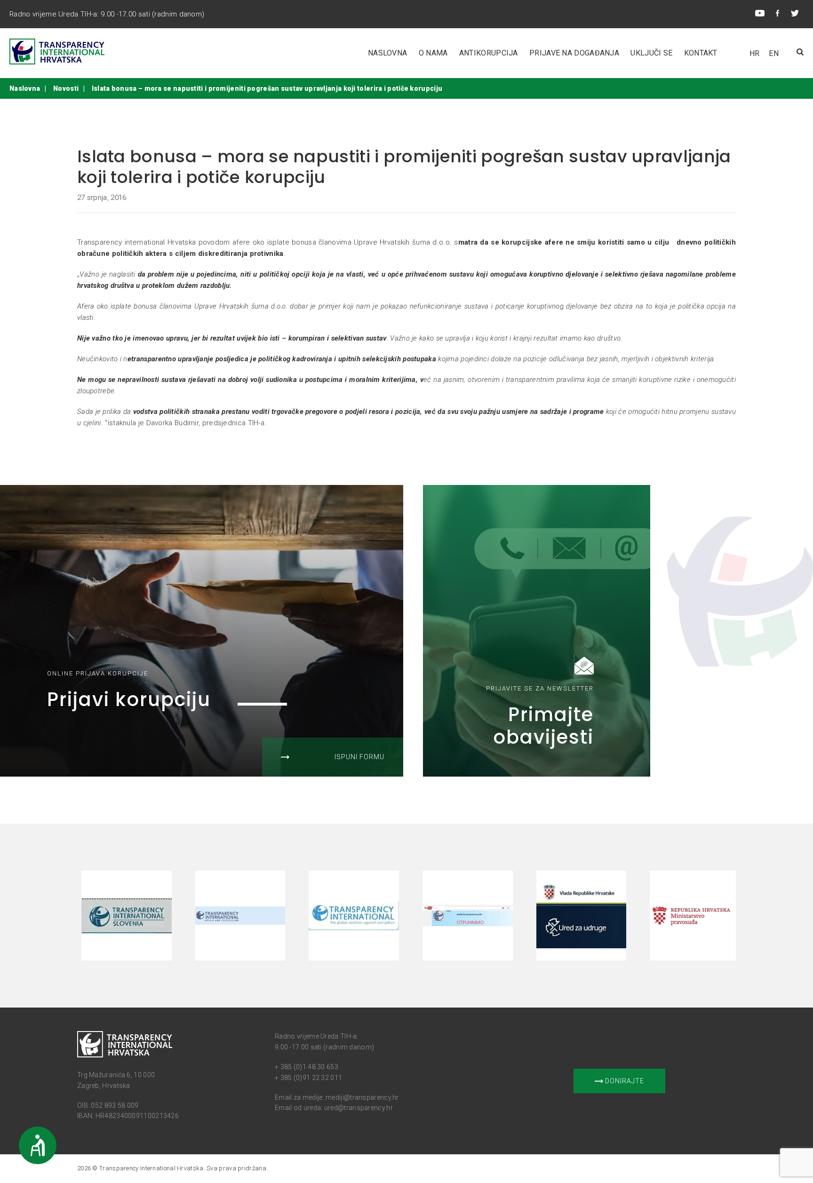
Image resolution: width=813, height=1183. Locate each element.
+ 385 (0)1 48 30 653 (306, 1067)
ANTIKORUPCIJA (488, 52)
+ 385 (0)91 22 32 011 (308, 1077)
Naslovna (387, 52)
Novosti (66, 88)
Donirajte (623, 1081)
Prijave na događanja (574, 52)
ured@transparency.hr (358, 1108)
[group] (129, 916)
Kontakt (700, 52)
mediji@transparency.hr (362, 1097)
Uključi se (651, 52)
